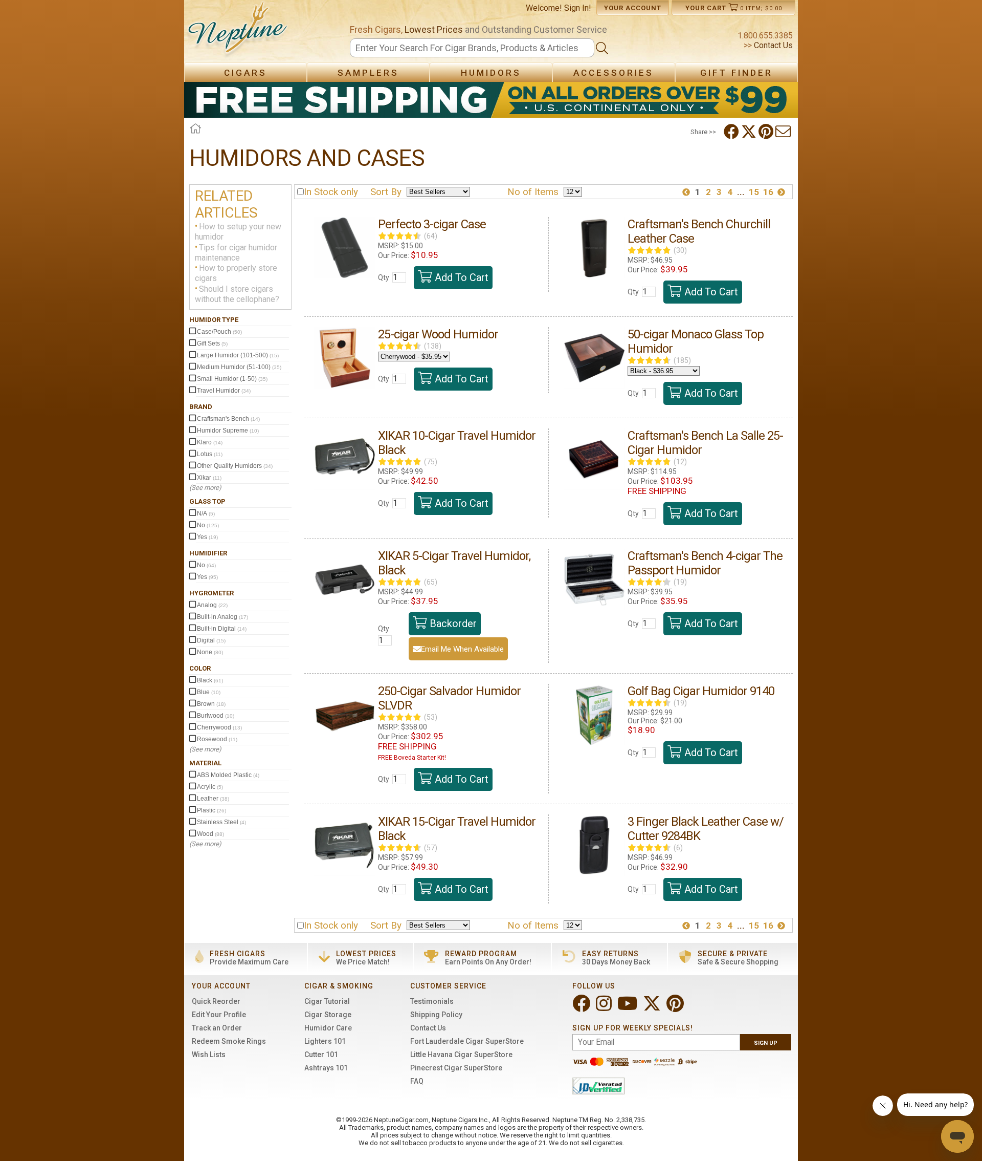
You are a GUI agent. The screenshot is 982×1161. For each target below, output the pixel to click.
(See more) (205, 487)
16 (768, 192)
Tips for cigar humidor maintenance (236, 253)
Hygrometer (211, 593)
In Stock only (331, 192)
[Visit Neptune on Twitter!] (653, 1008)
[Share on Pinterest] (766, 131)
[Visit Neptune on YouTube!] (628, 1008)
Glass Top (207, 501)
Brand (200, 407)
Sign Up (765, 1043)
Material (205, 763)
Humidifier (208, 553)
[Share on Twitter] (749, 131)
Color (200, 668)
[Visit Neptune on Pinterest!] (676, 1008)
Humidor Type (213, 320)
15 (754, 192)
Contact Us (772, 45)
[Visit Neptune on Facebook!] (582, 1008)
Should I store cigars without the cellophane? (237, 294)
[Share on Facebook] (732, 131)
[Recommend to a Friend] (784, 131)
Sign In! (577, 8)
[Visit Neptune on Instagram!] (605, 1008)
